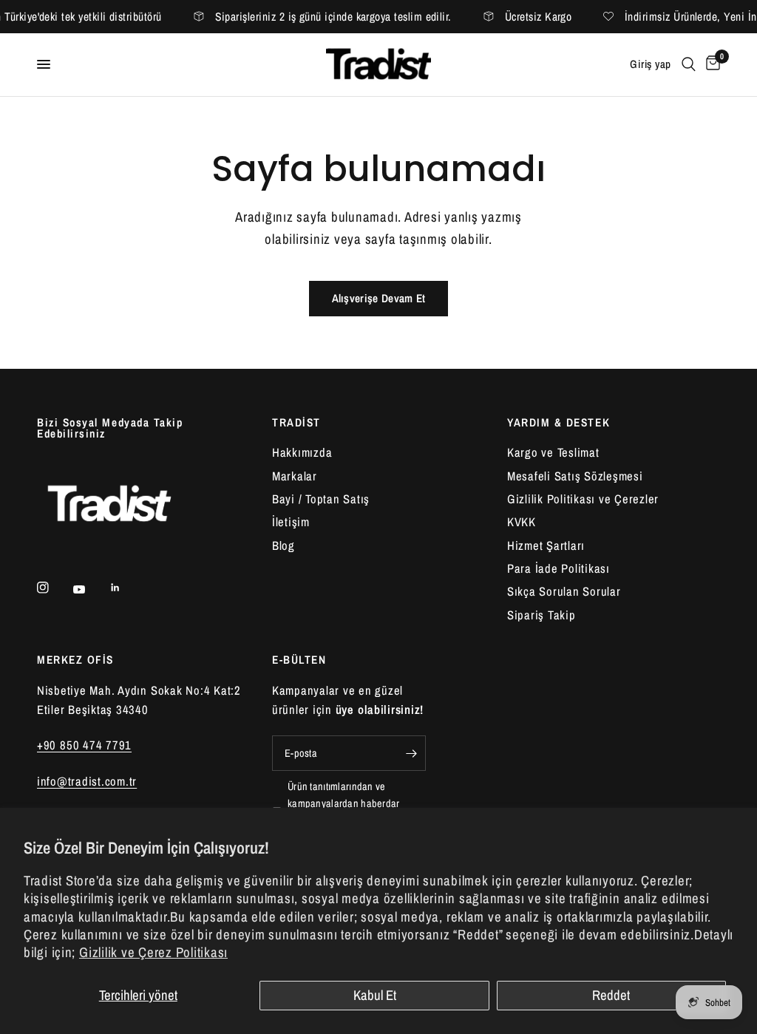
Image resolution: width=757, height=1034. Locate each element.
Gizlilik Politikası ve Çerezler (583, 499)
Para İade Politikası (558, 568)
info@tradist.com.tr (87, 781)
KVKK (521, 522)
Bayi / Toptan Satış (321, 499)
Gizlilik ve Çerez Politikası (153, 952)
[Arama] (688, 64)
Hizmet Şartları (546, 545)
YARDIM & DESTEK (558, 422)
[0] (710, 64)
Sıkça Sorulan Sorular (564, 591)
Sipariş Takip (541, 615)
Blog (283, 545)
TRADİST (296, 422)
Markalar (294, 476)
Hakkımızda (302, 452)
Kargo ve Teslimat (553, 452)
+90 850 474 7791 (84, 745)
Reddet (611, 995)
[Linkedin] (125, 587)
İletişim (291, 522)
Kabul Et (374, 995)
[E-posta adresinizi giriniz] (411, 753)
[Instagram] (53, 587)
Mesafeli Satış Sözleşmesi (575, 476)
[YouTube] (89, 589)
